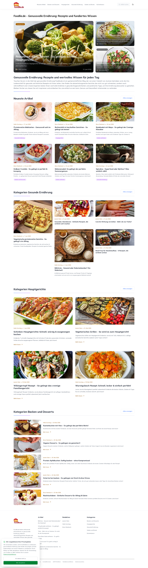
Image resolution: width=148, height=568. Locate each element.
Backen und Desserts (53, 4)
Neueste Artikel (41, 4)
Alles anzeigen (127, 98)
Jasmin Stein (58, 219)
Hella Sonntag (18, 124)
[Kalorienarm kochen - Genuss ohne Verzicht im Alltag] (114, 59)
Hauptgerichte (65, 4)
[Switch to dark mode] (132, 4)
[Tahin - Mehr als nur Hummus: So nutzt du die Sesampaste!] (114, 33)
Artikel (40, 517)
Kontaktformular (47, 561)
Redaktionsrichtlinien (68, 561)
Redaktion (66, 517)
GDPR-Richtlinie (57, 561)
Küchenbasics (100, 4)
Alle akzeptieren (20, 563)
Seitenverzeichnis (79, 561)
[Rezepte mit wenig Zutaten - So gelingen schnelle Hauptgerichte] (53, 46)
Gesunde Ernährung (77, 4)
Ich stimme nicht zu (20, 558)
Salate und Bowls (90, 4)
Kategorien (91, 517)
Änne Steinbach (59, 124)
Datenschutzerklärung (10, 554)
